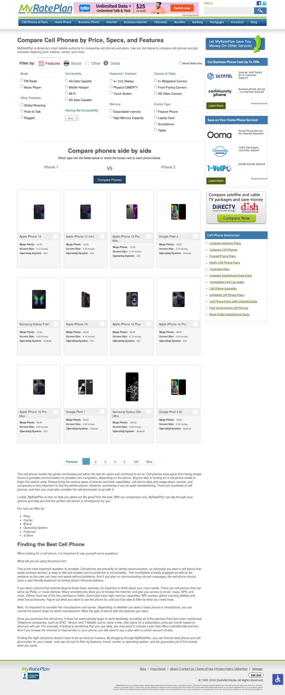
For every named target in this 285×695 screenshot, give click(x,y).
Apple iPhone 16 (77, 324)
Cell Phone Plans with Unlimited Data (233, 301)
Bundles (179, 22)
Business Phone (88, 22)
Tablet (162, 130)
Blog (254, 22)
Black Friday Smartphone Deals (229, 314)
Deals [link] (115, 63)
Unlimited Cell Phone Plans (226, 295)
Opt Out (256, 675)
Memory (115, 104)
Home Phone (63, 22)
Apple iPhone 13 (30, 236)
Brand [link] (75, 63)
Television (160, 22)
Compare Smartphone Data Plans (230, 275)
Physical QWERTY (125, 87)
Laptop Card (166, 118)
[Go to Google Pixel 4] (178, 211)
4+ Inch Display (123, 81)
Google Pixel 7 (75, 412)
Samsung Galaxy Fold (34, 324)
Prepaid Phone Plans (222, 256)
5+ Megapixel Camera (172, 81)
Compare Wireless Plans (225, 243)
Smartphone (166, 124)
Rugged (29, 118)
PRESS (208, 3)
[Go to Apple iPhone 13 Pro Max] (132, 211)
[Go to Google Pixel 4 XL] (178, 386)
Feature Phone (168, 111)
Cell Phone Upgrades (223, 288)
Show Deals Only (192, 63)
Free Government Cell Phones (228, 308)
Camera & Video (165, 73)
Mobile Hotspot (79, 87)
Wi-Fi (72, 93)
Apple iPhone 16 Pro (172, 324)
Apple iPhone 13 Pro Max (126, 238)
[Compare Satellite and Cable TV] (236, 207)
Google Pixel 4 (168, 236)
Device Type (162, 104)
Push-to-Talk (32, 111)
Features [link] (52, 63)
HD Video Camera (170, 93)
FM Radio (30, 81)
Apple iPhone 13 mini (80, 236)
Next (149, 462)
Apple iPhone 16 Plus (126, 324)
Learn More (216, 105)
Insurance (237, 22)
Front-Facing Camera (172, 87)
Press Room (158, 669)
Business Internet (135, 22)
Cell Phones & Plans (35, 22)
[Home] (51, 669)
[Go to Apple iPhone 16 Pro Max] (39, 386)
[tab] (49, 62)
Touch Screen (122, 93)
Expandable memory (127, 111)
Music (24, 73)
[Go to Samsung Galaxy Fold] (39, 299)
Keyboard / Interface (123, 73)
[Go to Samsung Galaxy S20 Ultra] (132, 386)
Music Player (32, 87)
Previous (71, 462)
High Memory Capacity (128, 118)
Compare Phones (110, 179)
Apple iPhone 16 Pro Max (33, 414)
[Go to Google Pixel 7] (85, 386)
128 (135, 462)
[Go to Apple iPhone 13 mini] (85, 211)
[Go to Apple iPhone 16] (85, 299)
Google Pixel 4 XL (171, 412)
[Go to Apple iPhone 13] (39, 211)
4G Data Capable (80, 81)
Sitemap (257, 669)
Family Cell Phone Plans (224, 262)
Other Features (30, 98)
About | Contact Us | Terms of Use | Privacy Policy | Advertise (209, 669)
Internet (111, 22)
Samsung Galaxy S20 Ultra (126, 414)
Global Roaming (34, 105)
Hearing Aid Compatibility (81, 110)
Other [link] (95, 63)
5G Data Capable (80, 100)
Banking (197, 22)
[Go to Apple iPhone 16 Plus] (132, 299)
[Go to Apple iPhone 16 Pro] (178, 299)
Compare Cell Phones (223, 249)
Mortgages (217, 22)
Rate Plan (45, 8)
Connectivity (73, 73)
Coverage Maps (219, 269)
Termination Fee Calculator (226, 282)
